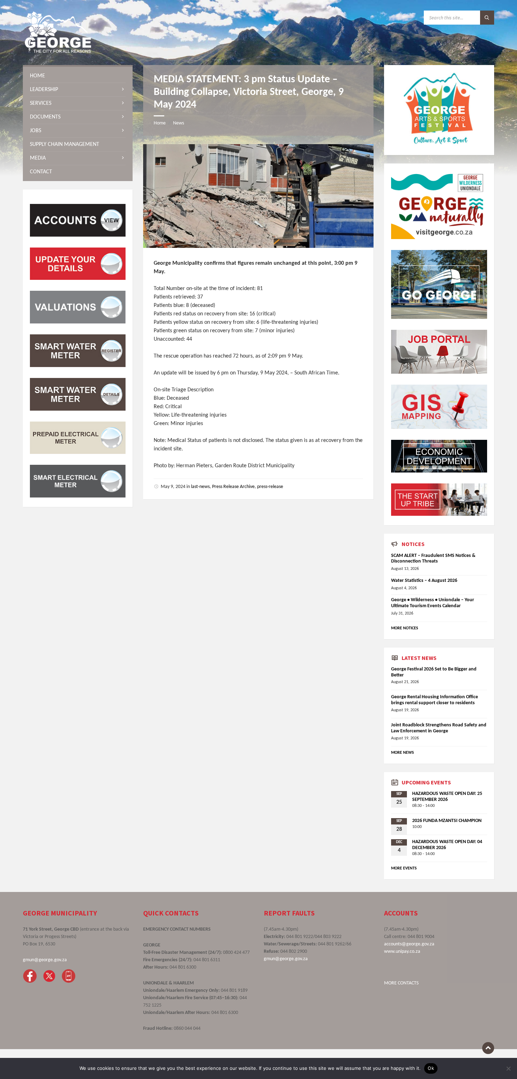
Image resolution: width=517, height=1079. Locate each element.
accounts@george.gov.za (409, 944)
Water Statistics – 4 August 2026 (424, 580)
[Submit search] (487, 18)
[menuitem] (78, 76)
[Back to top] (488, 1048)
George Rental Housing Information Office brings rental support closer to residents (434, 700)
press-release (270, 486)
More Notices (404, 628)
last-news (200, 486)
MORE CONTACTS (401, 983)
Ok (431, 1068)
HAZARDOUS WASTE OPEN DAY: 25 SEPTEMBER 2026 (447, 796)
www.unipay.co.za (402, 951)
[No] (508, 1068)
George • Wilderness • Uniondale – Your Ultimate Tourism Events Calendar (432, 603)
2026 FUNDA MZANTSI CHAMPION (446, 820)
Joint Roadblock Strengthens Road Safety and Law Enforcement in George (438, 728)
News (178, 123)
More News (402, 753)
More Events (404, 868)
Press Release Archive (233, 486)
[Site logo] (58, 51)
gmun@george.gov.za (45, 960)
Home (160, 123)
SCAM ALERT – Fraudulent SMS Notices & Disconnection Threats (433, 558)
